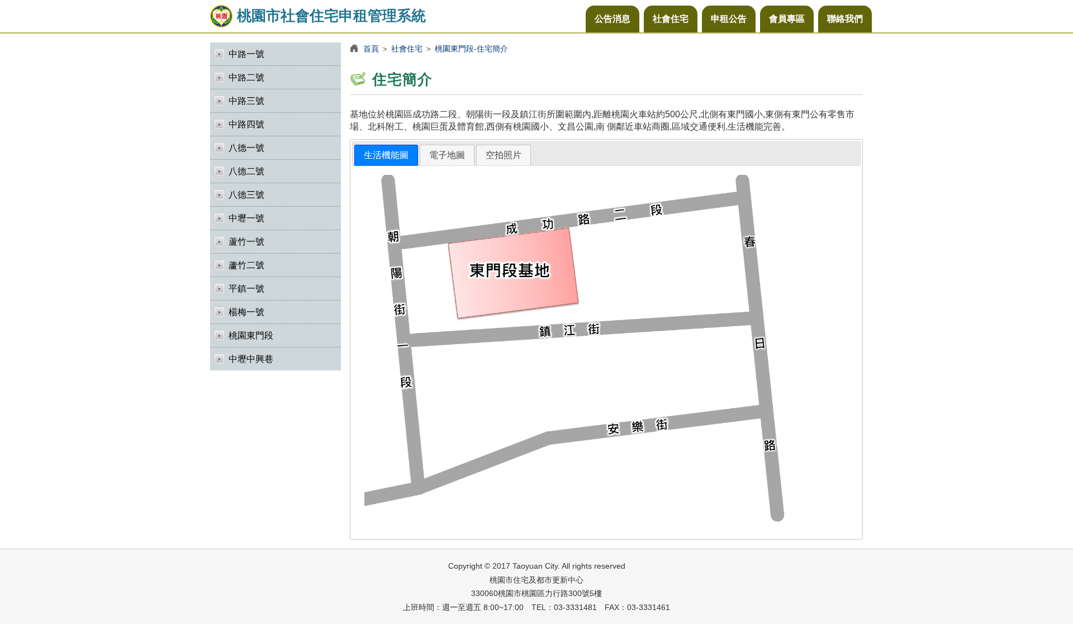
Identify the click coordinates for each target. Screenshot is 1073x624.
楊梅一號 (246, 312)
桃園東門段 (251, 335)
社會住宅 (671, 18)
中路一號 (246, 54)
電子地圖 (447, 155)
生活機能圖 (386, 155)
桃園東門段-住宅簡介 (471, 48)
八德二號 (246, 171)
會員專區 (787, 18)
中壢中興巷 (251, 359)
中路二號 (246, 77)
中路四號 (246, 124)
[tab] (386, 155)
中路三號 (246, 101)
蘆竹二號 (246, 265)
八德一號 (246, 148)
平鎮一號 (246, 288)
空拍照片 (503, 155)
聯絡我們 (845, 18)
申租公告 (729, 18)
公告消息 (612, 18)
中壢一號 (246, 218)
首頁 (371, 48)
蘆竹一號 (246, 241)
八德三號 (246, 194)
